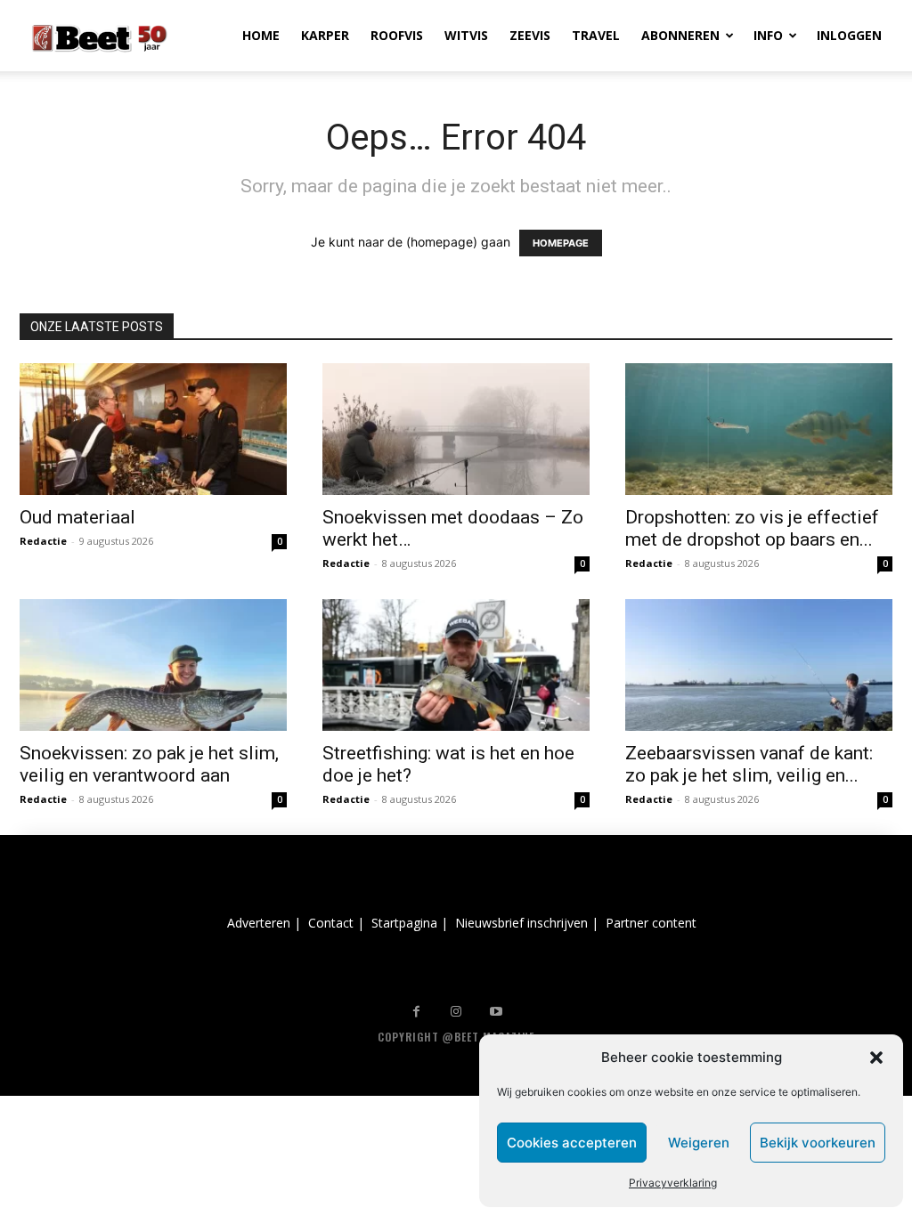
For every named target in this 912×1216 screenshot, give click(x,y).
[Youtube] (496, 1011)
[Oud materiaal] (153, 429)
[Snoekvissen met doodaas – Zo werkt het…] (456, 429)
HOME (261, 35)
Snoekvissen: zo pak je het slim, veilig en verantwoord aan (149, 764)
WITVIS (466, 35)
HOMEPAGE (561, 243)
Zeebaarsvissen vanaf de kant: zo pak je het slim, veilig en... (749, 764)
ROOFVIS (396, 35)
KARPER (325, 35)
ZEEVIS (529, 35)
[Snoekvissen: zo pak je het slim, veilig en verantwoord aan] (153, 665)
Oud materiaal (77, 517)
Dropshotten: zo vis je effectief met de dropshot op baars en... (752, 528)
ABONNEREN (680, 35)
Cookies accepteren (572, 1142)
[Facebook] (416, 1011)
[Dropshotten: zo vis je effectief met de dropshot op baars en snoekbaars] (758, 429)
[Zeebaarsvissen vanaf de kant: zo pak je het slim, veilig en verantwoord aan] (758, 665)
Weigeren (698, 1142)
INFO (768, 35)
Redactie (43, 540)
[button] (876, 1057)
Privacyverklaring (673, 1182)
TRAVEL (596, 35)
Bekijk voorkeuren (817, 1142)
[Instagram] (456, 1011)
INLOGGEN (849, 35)
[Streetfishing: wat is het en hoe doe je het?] (456, 665)
